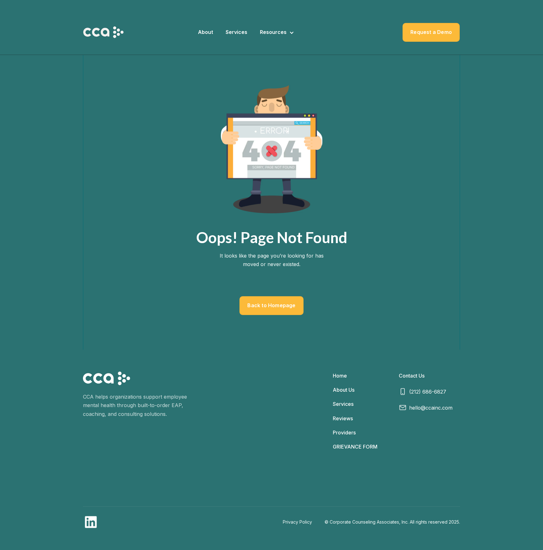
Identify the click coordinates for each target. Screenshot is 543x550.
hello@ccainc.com (430, 408)
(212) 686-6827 (427, 392)
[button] (277, 32)
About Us (343, 390)
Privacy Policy (297, 522)
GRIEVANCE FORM (355, 447)
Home (340, 376)
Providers (344, 432)
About (205, 32)
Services (236, 32)
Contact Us (412, 376)
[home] (103, 32)
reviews (343, 418)
